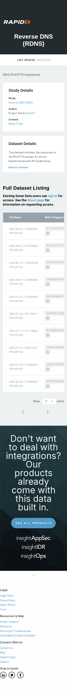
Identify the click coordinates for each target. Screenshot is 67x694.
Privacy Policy (7, 600)
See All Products (34, 523)
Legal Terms (7, 595)
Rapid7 (31, 113)
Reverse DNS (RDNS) (21, 102)
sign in (52, 196)
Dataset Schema (18, 167)
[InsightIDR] (33, 548)
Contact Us (6, 648)
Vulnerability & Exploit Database (17, 635)
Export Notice (7, 604)
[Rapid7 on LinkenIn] (3, 675)
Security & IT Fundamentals (15, 631)
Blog (2, 652)
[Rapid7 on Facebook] (20, 675)
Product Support (9, 621)
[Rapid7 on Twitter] (12, 675)
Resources (6, 626)
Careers (4, 661)
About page (35, 200)
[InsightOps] (33, 557)
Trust (3, 609)
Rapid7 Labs (16, 123)
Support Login (8, 657)
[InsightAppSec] (33, 539)
